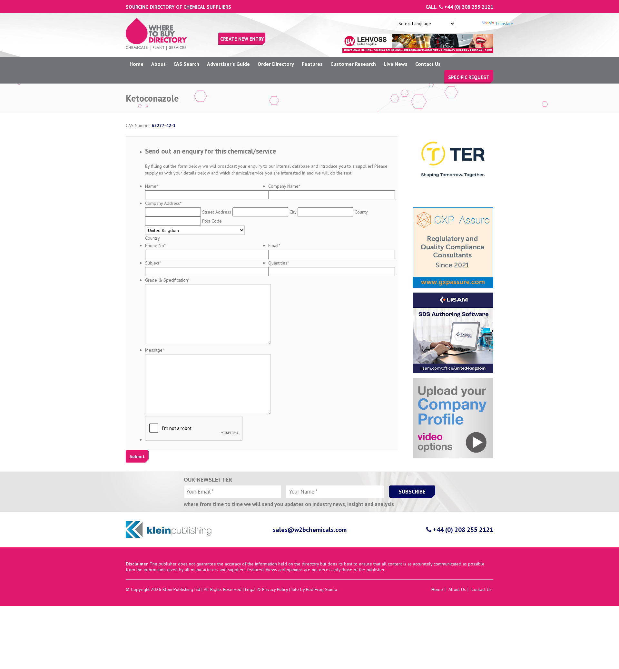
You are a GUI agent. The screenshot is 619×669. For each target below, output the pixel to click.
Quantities (278, 263)
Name (151, 186)
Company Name (284, 186)
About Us (457, 589)
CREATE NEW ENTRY (242, 39)
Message (154, 350)
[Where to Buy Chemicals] (156, 48)
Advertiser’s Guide (228, 64)
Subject (153, 263)
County (361, 212)
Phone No (155, 245)
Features (312, 64)
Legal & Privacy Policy (266, 589)
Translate (504, 23)
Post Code (212, 221)
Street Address (216, 212)
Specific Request (468, 77)
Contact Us (428, 64)
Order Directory (276, 64)
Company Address (163, 203)
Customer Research (353, 64)
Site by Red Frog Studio (314, 589)
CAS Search (186, 64)
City (293, 212)
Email (274, 245)
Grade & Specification (167, 280)
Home (136, 64)
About (158, 64)
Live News (396, 64)
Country (152, 238)
